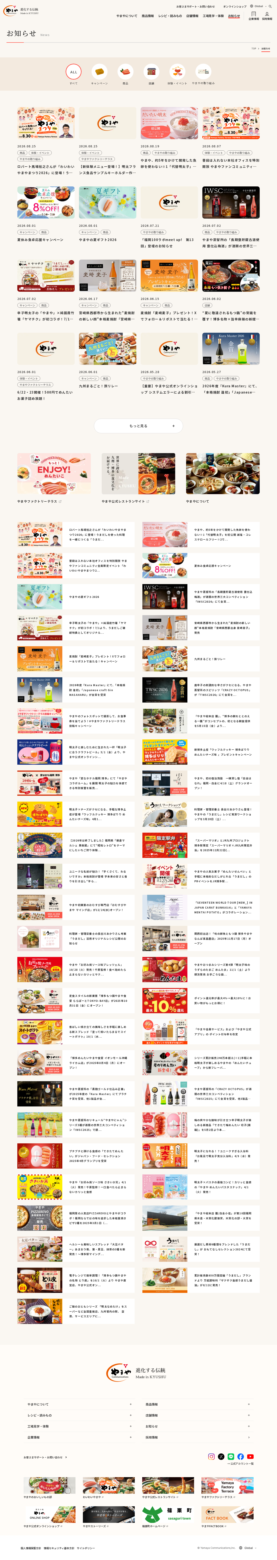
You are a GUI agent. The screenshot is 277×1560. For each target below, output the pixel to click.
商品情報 (148, 16)
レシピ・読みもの (170, 16)
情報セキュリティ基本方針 (59, 1548)
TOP (254, 48)
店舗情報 (192, 16)
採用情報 (267, 18)
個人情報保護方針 (31, 1548)
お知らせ (234, 16)
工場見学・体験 (213, 16)
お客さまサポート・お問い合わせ (195, 6)
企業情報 (254, 18)
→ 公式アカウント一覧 (240, 1463)
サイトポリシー (86, 1548)
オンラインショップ (234, 6)
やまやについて (126, 16)
